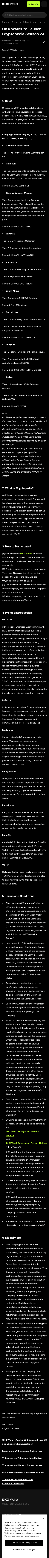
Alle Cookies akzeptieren (24, 1543)
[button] (4, 15)
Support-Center (10, 22)
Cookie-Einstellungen (24, 1550)
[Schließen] (43, 1519)
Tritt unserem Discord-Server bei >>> (22, 1465)
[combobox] (26, 15)
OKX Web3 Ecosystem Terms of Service (23, 1133)
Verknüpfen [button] (33, 4)
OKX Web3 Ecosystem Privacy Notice (26, 1143)
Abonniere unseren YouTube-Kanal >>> (23, 1472)
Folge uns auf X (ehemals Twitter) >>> (22, 1451)
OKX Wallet (26, 553)
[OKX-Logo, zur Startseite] (10, 4)
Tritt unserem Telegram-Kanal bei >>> (22, 1458)
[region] (24, 1536)
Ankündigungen (30, 22)
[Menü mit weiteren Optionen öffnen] (44, 3)
